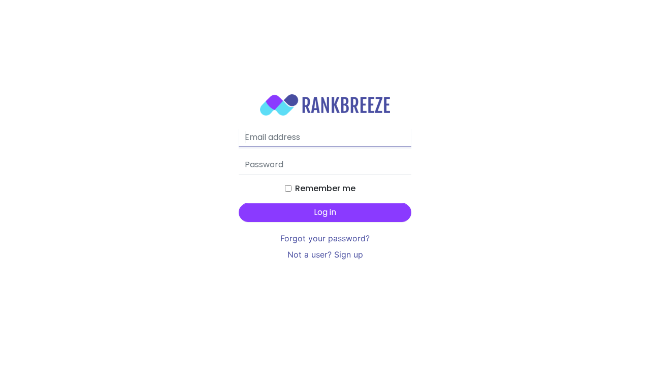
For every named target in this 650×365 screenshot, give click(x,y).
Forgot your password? (325, 238)
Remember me (325, 188)
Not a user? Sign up (325, 254)
